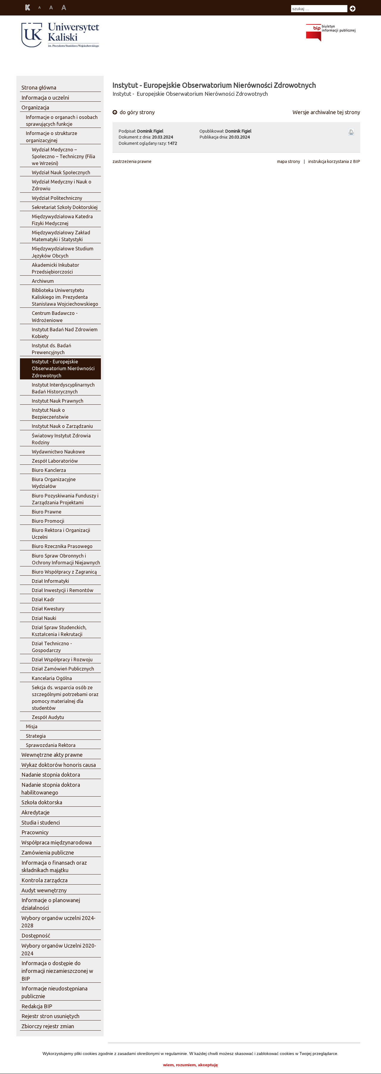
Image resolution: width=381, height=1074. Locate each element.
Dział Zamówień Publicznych (63, 668)
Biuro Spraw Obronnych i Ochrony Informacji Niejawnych (66, 559)
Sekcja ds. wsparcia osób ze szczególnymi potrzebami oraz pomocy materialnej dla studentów (65, 698)
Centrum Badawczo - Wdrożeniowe (55, 316)
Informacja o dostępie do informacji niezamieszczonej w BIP (57, 970)
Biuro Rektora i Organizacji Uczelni (61, 533)
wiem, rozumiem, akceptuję (190, 1064)
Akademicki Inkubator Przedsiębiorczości (55, 268)
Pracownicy (35, 832)
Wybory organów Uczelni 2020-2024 (58, 949)
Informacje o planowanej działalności (50, 904)
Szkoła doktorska (41, 802)
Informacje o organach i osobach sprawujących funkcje (62, 120)
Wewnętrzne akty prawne (52, 755)
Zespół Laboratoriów (55, 461)
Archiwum (43, 281)
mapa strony (288, 161)
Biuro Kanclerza (49, 470)
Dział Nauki (44, 618)
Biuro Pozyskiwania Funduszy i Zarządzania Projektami (65, 499)
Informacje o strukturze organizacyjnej (51, 137)
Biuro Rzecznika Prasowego (62, 546)
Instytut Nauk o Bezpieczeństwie (50, 413)
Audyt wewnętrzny (44, 890)
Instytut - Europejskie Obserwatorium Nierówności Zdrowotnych (63, 368)
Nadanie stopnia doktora (50, 775)
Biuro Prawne (46, 511)
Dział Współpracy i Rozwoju (62, 659)
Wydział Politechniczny (57, 198)
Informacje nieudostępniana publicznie (54, 992)
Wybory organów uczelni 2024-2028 (58, 922)
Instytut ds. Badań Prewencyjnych (51, 349)
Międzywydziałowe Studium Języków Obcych (62, 252)
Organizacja (35, 107)
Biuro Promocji (48, 521)
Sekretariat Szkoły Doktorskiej (65, 207)
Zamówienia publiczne (47, 852)
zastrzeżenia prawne (132, 161)
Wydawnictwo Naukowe (58, 451)
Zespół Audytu (48, 717)
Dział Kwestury (48, 608)
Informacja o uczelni (45, 98)
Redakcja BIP (36, 1006)
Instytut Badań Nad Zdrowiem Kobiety (65, 333)
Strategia (36, 736)
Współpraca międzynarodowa (56, 842)
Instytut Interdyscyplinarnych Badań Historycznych (63, 388)
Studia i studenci (40, 822)
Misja (32, 726)
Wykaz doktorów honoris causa (58, 765)
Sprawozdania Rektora (51, 745)
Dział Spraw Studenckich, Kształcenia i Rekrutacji (59, 631)
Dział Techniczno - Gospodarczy (52, 647)
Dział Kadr (43, 599)
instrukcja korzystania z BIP (334, 161)
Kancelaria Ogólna (52, 678)
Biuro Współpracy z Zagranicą (64, 571)
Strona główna (38, 87)
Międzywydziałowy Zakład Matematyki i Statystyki (61, 236)
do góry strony (136, 112)
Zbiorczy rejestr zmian (47, 1026)
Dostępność (35, 935)
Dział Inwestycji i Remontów (62, 590)
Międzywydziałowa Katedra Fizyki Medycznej (62, 220)
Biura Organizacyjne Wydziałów (54, 483)
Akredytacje (35, 812)
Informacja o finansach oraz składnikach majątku (54, 866)
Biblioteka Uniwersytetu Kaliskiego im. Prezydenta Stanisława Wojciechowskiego (65, 297)
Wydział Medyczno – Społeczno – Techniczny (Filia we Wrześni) (63, 156)
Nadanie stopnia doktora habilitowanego (50, 788)
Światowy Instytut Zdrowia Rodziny (61, 439)
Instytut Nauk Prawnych (57, 400)
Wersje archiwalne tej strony (326, 112)
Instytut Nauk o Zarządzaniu (62, 426)
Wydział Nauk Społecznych (61, 172)
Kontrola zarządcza (44, 880)
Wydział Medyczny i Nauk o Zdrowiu (61, 185)
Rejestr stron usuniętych (50, 1016)
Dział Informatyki (50, 581)
